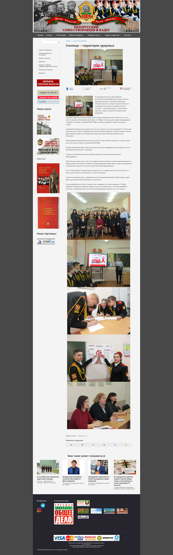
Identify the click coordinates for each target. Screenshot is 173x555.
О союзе (49, 35)
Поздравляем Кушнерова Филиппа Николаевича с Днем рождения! (72, 479)
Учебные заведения (76, 35)
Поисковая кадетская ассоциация (45, 54)
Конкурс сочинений (44, 58)
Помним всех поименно (46, 69)
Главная (40, 35)
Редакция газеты (94, 35)
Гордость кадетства (112, 35)
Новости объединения (45, 50)
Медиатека (42, 61)
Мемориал (42, 73)
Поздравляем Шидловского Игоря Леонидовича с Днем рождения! (98, 479)
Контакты (127, 35)
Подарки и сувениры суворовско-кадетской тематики (48, 65)
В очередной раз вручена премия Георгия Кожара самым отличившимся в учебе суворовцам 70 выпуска (123, 481)
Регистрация (61, 35)
